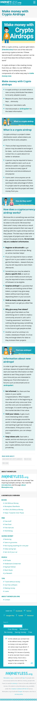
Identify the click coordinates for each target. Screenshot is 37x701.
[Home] (11, 3)
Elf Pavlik (7, 560)
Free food (7, 524)
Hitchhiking (8, 531)
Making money (9, 588)
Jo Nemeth (8, 573)
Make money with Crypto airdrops (12, 459)
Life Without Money (11, 503)
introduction (6, 485)
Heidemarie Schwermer (12, 564)
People (4, 557)
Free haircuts (9, 528)
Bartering (7, 539)
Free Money (12, 629)
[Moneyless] (19, 675)
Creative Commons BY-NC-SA (19, 689)
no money (14, 683)
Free (3, 518)
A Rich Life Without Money (13, 510)
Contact (7, 600)
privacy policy (19, 694)
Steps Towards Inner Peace (14, 513)
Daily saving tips (10, 549)
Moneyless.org (8, 678)
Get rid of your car (10, 552)
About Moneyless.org (11, 596)
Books (4, 500)
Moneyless (24, 629)
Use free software (10, 585)
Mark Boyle (8, 570)
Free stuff (7, 521)
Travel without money (12, 582)
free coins (5, 463)
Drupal (20, 691)
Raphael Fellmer (10, 567)
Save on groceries (10, 542)
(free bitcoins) (7, 49)
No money (8, 632)
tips (24, 678)
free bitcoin (27, 459)
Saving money (7, 536)
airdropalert (24, 109)
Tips (3, 578)
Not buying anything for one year (16, 546)
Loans (6, 591)
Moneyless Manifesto (12, 506)
